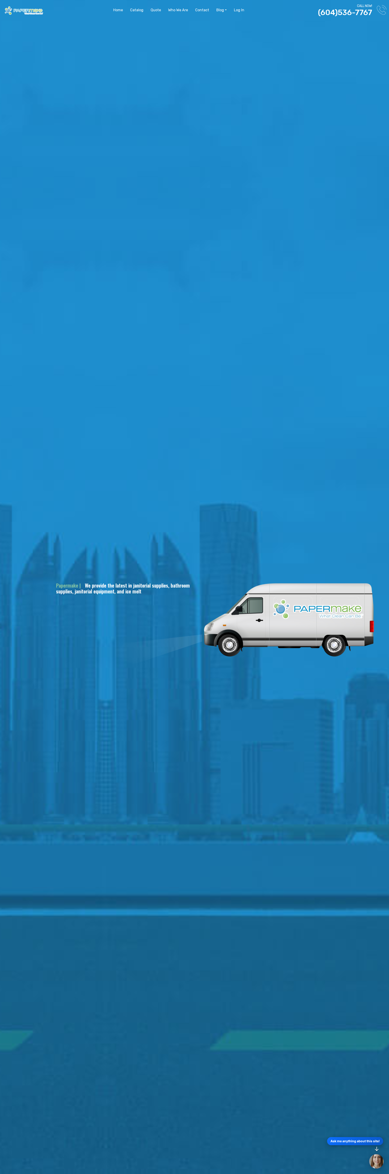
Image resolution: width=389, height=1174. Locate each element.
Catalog (136, 10)
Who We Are (178, 10)
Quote (156, 10)
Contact (202, 10)
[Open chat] (376, 1161)
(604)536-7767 (345, 12)
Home (118, 10)
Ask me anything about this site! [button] (355, 1141)
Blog (220, 10)
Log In (239, 10)
